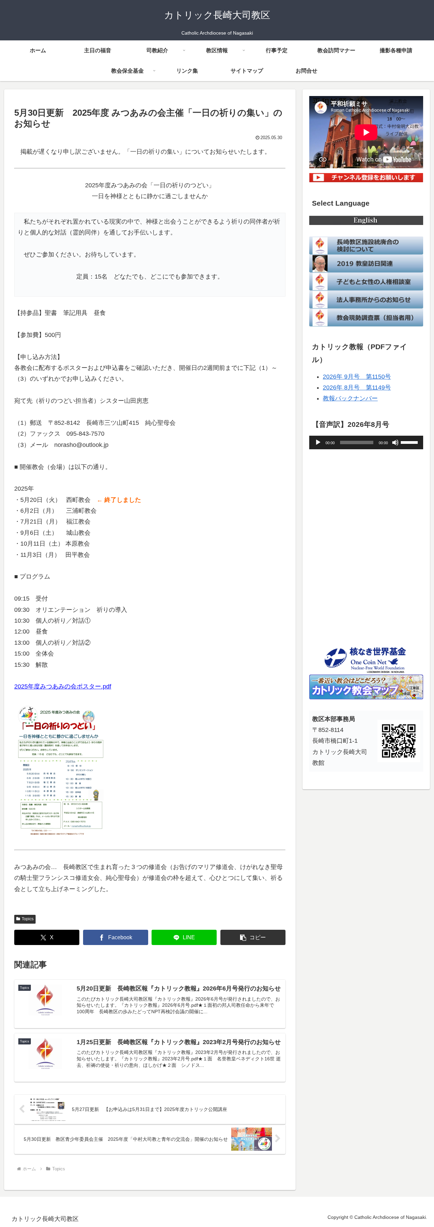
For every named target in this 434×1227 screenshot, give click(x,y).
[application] (366, 442)
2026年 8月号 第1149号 (357, 387)
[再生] (318, 442)
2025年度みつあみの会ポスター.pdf (62, 686)
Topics (28, 919)
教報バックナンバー (350, 398)
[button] (252, 937)
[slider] (410, 442)
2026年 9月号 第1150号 (357, 376)
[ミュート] (395, 442)
